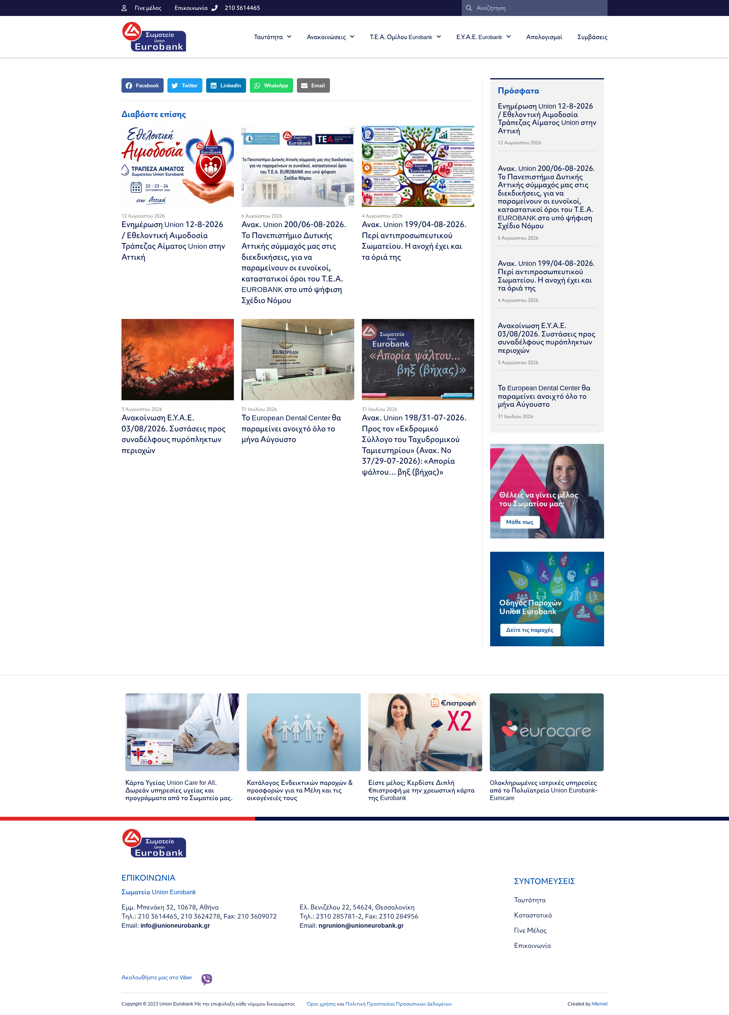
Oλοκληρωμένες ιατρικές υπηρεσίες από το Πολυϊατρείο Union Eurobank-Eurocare (544, 790)
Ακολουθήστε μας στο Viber (157, 977)
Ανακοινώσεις (326, 37)
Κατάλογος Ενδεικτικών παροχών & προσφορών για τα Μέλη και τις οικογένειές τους (300, 790)
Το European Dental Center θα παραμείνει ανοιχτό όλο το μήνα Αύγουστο (291, 428)
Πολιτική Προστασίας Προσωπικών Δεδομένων (399, 1004)
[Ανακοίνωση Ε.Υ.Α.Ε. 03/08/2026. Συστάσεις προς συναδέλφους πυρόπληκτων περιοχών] (178, 359)
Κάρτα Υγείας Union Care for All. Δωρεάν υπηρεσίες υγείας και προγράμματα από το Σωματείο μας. (179, 790)
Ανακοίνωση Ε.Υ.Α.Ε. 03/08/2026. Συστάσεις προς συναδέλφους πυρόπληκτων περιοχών (174, 433)
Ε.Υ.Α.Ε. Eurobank (479, 37)
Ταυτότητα (268, 37)
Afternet (600, 1004)
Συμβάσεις (593, 37)
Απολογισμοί (544, 37)
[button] (143, 85)
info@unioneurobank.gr (175, 925)
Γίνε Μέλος (530, 930)
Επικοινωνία (532, 945)
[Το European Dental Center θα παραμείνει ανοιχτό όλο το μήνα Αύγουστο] (297, 359)
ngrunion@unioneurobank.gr (361, 925)
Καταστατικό (533, 915)
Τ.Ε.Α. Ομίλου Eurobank (401, 37)
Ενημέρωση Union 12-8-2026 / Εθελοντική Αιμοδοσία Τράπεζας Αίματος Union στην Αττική (173, 240)
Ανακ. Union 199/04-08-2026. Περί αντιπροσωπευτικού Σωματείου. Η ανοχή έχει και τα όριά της (414, 240)
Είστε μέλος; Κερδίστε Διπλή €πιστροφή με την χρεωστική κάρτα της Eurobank (421, 790)
